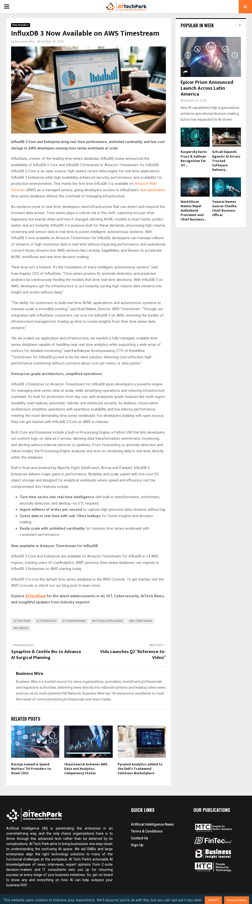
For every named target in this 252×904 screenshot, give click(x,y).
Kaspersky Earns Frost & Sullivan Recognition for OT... (194, 158)
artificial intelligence (107, 621)
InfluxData (21, 628)
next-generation (152, 190)
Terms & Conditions (147, 831)
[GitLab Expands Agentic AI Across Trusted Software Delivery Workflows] (226, 137)
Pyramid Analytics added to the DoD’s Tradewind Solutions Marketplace (140, 768)
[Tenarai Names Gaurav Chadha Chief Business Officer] (226, 187)
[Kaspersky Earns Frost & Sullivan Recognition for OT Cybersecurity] (195, 137)
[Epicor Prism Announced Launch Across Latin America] (211, 57)
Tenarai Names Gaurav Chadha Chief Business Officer (224, 208)
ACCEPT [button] (213, 900)
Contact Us (139, 838)
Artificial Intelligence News (152, 824)
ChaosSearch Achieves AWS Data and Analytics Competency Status (86, 768)
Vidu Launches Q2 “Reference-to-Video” (133, 654)
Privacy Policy (236, 900)
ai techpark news (74, 621)
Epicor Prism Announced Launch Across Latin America (207, 88)
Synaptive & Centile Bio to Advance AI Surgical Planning (46, 654)
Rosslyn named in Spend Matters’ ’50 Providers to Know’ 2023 (31, 768)
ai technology (46, 621)
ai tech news (22, 621)
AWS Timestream (140, 621)
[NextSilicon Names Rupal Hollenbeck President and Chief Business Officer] (195, 187)
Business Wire (25, 41)
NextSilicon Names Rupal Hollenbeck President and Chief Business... (193, 210)
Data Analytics (20, 25)
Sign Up (137, 845)
